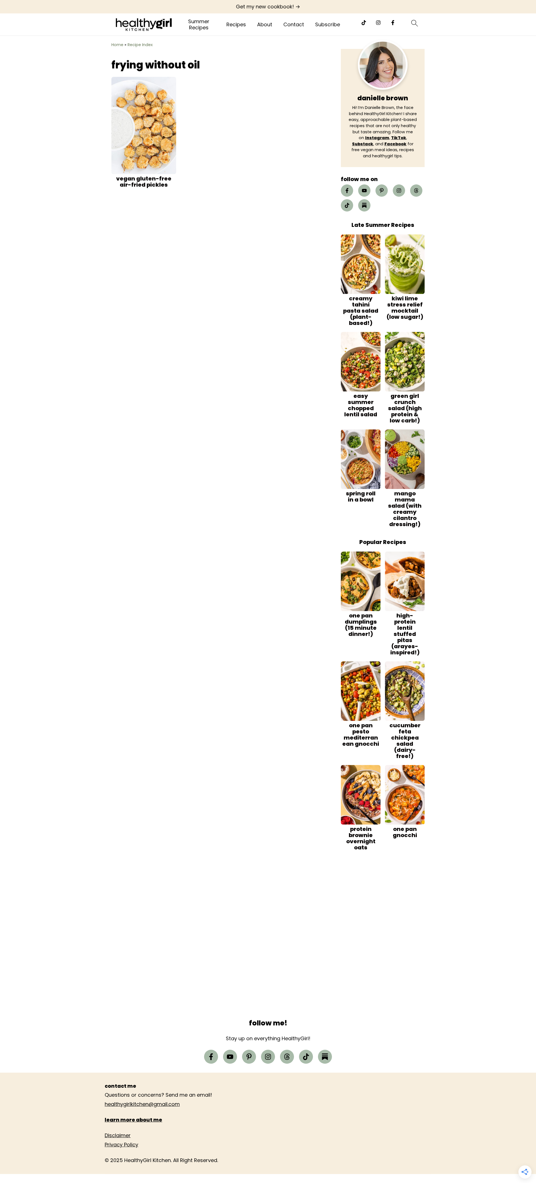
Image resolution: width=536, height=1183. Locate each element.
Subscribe (327, 25)
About (264, 25)
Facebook (395, 144)
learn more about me (133, 1119)
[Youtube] (364, 190)
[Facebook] (393, 22)
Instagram (377, 138)
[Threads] (416, 190)
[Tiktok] (364, 22)
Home (117, 44)
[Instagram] (378, 22)
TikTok (398, 138)
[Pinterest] (381, 190)
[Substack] (364, 205)
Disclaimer (118, 1135)
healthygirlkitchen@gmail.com (142, 1104)
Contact (293, 25)
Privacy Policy (121, 1144)
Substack (362, 144)
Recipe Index (140, 44)
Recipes (236, 25)
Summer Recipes (198, 24)
